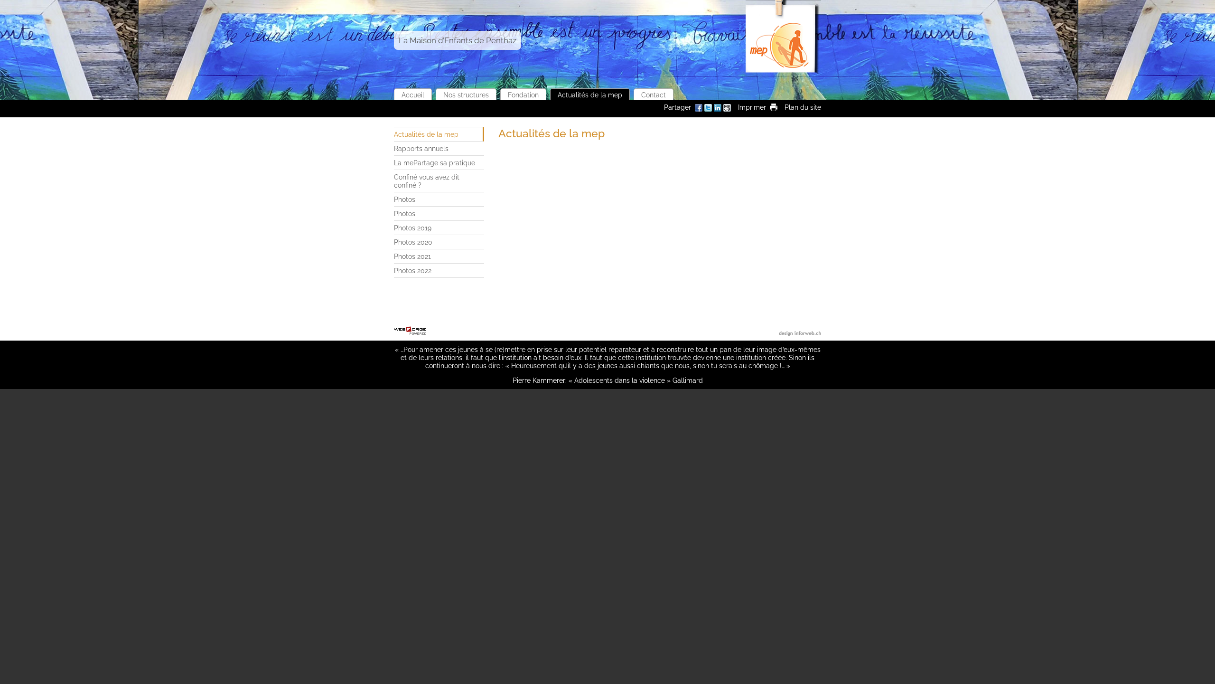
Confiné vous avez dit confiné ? (426, 181)
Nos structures (466, 95)
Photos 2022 (412, 270)
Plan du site (803, 107)
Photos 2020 (413, 242)
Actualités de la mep (590, 95)
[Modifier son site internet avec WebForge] (410, 331)
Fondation (523, 95)
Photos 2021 (412, 256)
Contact (653, 95)
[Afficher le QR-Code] (727, 109)
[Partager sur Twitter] (708, 109)
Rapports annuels (421, 148)
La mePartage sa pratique (434, 163)
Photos (404, 199)
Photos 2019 (412, 228)
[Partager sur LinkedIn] (717, 109)
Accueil (413, 95)
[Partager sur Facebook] (698, 109)
